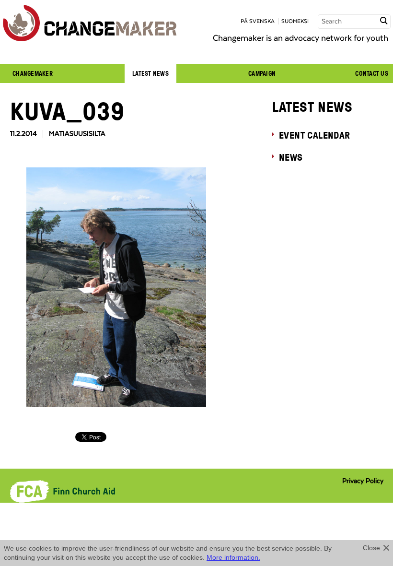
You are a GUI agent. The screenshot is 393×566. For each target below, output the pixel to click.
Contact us (371, 73)
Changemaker (32, 73)
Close (371, 548)
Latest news (150, 73)
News (291, 157)
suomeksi (295, 21)
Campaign (262, 73)
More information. (233, 557)
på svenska (258, 21)
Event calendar (314, 135)
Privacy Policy (362, 481)
